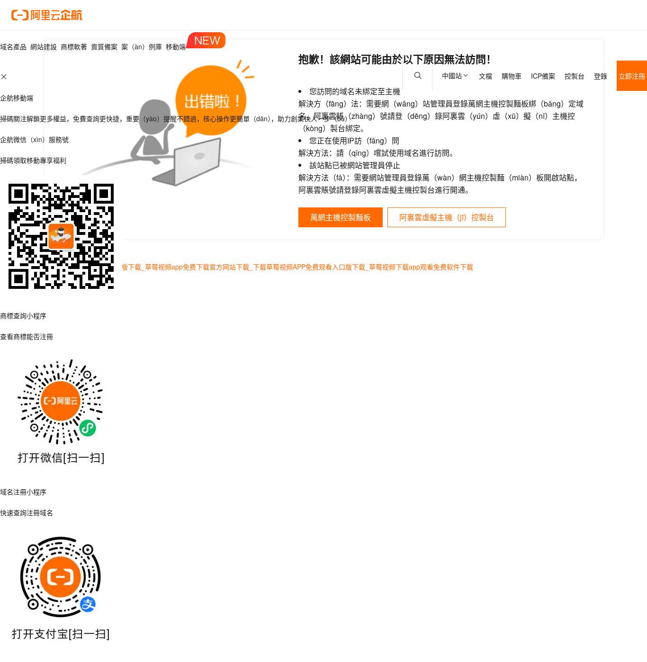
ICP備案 (543, 76)
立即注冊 (632, 76)
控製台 (574, 76)
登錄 (600, 76)
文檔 (485, 76)
